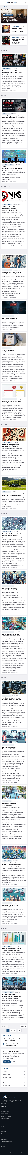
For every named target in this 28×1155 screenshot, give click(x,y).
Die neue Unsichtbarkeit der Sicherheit (10, 319)
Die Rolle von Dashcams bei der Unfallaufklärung (10, 748)
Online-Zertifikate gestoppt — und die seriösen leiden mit (12, 402)
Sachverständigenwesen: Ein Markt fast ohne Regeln (11, 445)
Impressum (4, 1139)
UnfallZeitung (6, 68)
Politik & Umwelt (7, 204)
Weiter (23, 1026)
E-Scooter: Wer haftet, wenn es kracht (9, 804)
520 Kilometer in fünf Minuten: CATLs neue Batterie (12, 995)
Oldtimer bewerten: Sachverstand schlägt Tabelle (12, 167)
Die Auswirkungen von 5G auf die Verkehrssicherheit (11, 635)
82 (19, 1030)
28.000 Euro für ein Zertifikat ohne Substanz (10, 351)
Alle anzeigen (23, 47)
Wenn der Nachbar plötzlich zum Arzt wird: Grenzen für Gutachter (13, 273)
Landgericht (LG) (7, 270)
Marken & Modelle (5, 1118)
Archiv (14, 1061)
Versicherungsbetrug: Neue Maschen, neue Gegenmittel (11, 699)
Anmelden (3, 1134)
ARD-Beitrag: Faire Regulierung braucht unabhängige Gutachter (13, 117)
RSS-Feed (6, 1061)
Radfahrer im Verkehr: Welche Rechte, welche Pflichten (12, 534)
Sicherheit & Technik (8, 164)
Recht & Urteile (7, 348)
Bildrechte (3, 1146)
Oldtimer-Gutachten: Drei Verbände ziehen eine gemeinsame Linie (10, 208)
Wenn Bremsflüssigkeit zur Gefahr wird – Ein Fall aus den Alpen (13, 495)
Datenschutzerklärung (6, 1141)
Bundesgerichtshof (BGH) (9, 399)
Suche (2, 1129)
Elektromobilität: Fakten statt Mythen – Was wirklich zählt (12, 864)
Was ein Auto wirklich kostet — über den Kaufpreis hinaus (11, 949)
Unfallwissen (6, 113)
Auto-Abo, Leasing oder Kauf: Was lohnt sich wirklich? (12, 906)
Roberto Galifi (5, 90)
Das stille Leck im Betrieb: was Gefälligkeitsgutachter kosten (12, 71)
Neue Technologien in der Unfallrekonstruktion (10, 589)
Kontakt (3, 1144)
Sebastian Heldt (6, 247)
